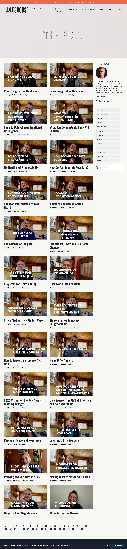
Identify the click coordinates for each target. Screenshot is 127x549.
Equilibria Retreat (58, 10)
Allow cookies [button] (117, 545)
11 (46, 526)
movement (100, 131)
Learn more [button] (64, 545)
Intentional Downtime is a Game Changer (69, 245)
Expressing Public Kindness (66, 91)
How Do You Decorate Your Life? (69, 167)
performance (62, 135)
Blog (111, 10)
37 (73, 529)
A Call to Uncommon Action (66, 204)
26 (24, 529)
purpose (15, 135)
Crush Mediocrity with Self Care (23, 320)
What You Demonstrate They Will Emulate (69, 129)
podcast (99, 139)
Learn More (100, 96)
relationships (24, 95)
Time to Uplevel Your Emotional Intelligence (23, 129)
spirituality (71, 95)
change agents (102, 114)
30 (42, 529)
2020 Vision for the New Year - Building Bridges (22, 402)
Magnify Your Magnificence (20, 513)
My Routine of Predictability (21, 167)
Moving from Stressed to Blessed (70, 477)
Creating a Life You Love (64, 440)
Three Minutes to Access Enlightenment (65, 322)
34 (60, 529)
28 (33, 529)
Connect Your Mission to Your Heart (21, 205)
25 (19, 529)
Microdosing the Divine (64, 513)
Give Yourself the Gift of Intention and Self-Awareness (70, 402)
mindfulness (15, 95)
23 (11, 529)
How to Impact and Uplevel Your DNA (23, 362)
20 (86, 526)
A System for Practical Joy (20, 284)
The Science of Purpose (18, 244)
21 (90, 526)
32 (51, 529)
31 (46, 529)
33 (55, 529)
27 (28, 529)
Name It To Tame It (61, 360)
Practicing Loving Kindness (20, 91)
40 (86, 529)
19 (82, 526)
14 (59, 526)
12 (50, 526)
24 (15, 529)
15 (64, 526)
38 (77, 529)
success (29, 135)
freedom (100, 118)
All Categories (101, 110)
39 (82, 529)
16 (68, 526)
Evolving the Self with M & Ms (22, 477)
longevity (7, 95)
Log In (119, 10)
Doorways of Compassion (65, 284)
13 (55, 526)
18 (77, 526)
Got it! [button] (106, 545)
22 (6, 529)
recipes (99, 148)
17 (73, 526)
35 (64, 529)
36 (69, 529)
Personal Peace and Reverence (22, 440)
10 (41, 526)
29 (37, 529)
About (42, 9)
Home (34, 9)
